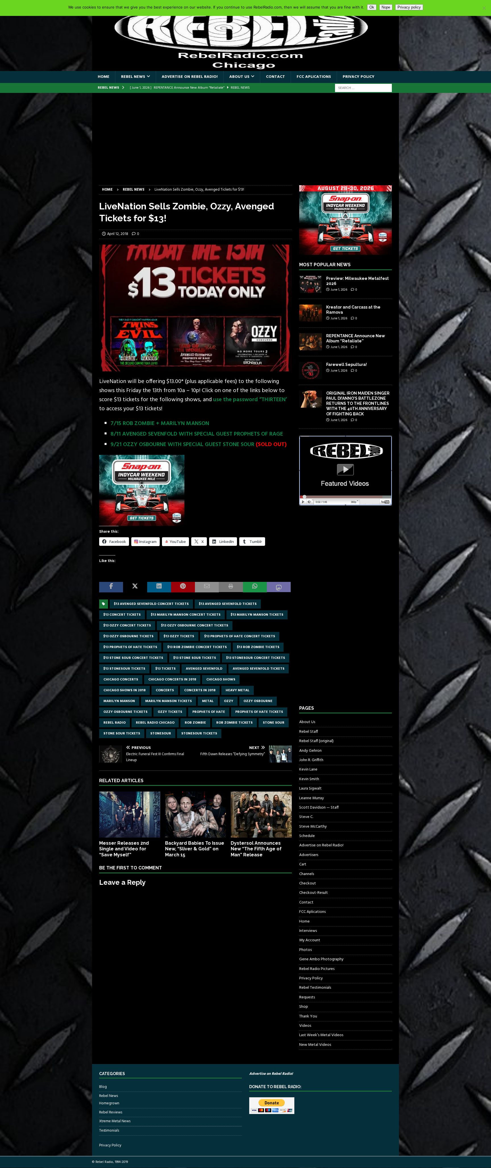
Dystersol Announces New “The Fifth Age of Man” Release (256, 849)
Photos (305, 950)
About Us (239, 77)
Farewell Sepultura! (346, 364)
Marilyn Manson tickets (168, 701)
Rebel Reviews (110, 1112)
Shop (303, 1006)
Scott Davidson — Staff (319, 807)
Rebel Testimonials (315, 987)
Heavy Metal (237, 690)
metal (208, 701)
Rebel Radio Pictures (316, 969)
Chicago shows (220, 679)
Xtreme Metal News (114, 1121)
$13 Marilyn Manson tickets (257, 615)
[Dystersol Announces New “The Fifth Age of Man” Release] (261, 814)
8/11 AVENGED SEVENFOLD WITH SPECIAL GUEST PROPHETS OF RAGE (197, 434)
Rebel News (133, 77)
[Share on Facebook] (111, 587)
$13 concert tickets (122, 615)
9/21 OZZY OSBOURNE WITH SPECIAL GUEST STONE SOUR (182, 444)
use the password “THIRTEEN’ (250, 399)
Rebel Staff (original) (316, 741)
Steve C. (306, 817)
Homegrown (109, 1103)
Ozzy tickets (170, 712)
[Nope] (484, 8)
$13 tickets (165, 669)
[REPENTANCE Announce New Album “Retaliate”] (310, 341)
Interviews (308, 931)
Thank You (308, 1016)
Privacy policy (409, 7)
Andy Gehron (310, 751)
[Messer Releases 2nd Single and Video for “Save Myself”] (129, 814)
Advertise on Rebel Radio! (190, 77)
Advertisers (308, 855)
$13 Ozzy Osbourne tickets (128, 636)
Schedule (307, 836)
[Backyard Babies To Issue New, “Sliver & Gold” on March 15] (195, 814)
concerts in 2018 (199, 690)
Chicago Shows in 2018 (124, 690)
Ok (371, 7)
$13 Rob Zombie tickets (258, 647)
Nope (386, 7)
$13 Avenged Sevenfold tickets (228, 604)
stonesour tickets (199, 733)
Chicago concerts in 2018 (172, 679)
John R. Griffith (311, 760)
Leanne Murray (311, 798)
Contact (275, 77)
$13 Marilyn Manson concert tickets (185, 615)
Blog (103, 1087)
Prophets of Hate (208, 712)
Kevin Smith (309, 779)
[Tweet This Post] (135, 587)
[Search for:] (363, 88)
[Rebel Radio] (245, 67)
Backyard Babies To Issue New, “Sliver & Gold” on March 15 (194, 849)
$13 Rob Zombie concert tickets (197, 647)
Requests (307, 997)
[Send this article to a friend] (207, 587)
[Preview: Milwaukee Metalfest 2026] (310, 284)
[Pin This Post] (183, 587)
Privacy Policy (359, 77)
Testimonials (109, 1131)
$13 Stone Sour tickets (194, 658)
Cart (302, 864)
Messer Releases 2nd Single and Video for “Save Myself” (124, 849)
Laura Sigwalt (310, 788)
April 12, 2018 (117, 234)
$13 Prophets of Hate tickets (130, 647)
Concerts (165, 690)
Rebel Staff (308, 731)
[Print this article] (231, 587)
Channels (306, 874)
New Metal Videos (315, 1045)
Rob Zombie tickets (234, 723)
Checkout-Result (313, 893)
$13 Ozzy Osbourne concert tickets (194, 625)
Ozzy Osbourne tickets (125, 712)
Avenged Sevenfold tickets (258, 669)
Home (103, 77)
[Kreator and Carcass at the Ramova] (310, 313)
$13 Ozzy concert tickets (127, 625)
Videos (305, 1026)
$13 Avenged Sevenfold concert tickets (151, 604)
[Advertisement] (245, 142)
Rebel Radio (114, 723)
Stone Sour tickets (121, 733)
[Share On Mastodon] (279, 587)
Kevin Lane (308, 769)
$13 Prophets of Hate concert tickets (239, 636)
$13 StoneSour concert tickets (255, 658)
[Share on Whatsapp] (255, 587)
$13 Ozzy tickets (179, 636)
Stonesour (160, 733)
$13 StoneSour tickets (124, 669)
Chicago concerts (120, 679)
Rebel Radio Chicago (155, 723)
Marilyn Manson (119, 701)
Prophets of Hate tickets (259, 712)
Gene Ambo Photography (321, 959)
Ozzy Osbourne (258, 701)
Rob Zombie (195, 723)
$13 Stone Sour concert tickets (133, 658)
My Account (309, 940)
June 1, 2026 (339, 289)
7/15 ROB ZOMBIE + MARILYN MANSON (160, 423)
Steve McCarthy (313, 826)
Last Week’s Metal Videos (321, 1035)
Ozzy (228, 701)
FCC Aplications (314, 77)
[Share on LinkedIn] (159, 587)
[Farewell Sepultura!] (310, 370)
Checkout (307, 883)
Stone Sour (273, 723)
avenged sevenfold (204, 669)
